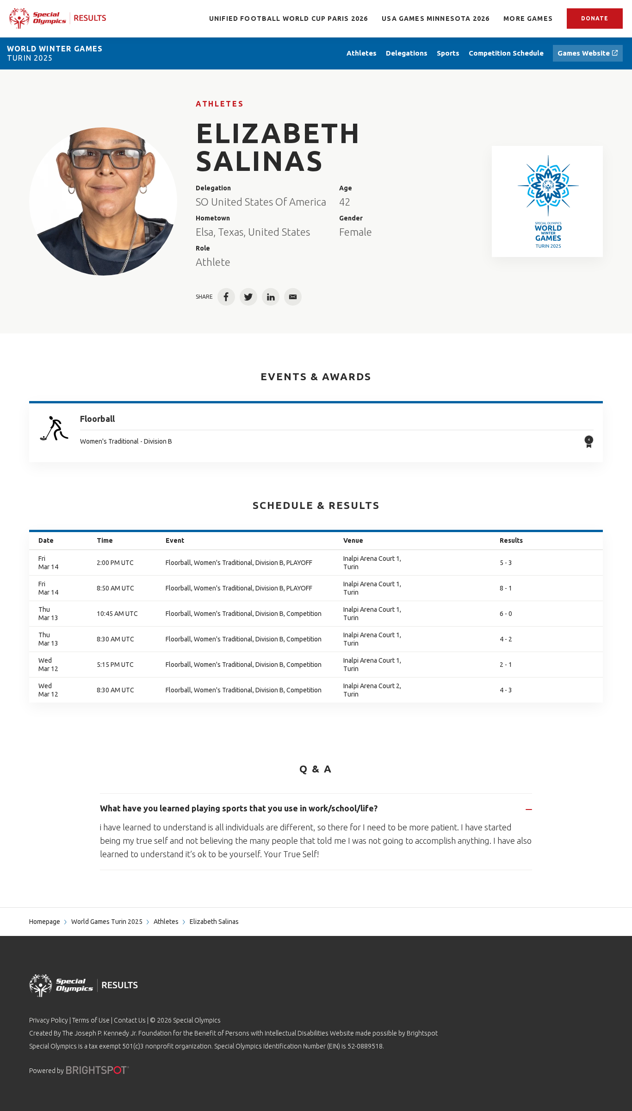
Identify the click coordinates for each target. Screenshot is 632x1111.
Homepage (44, 921)
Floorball (97, 418)
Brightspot (422, 1033)
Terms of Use (91, 1020)
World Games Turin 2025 (107, 921)
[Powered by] (97, 1070)
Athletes (220, 104)
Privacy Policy (48, 1020)
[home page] (57, 18)
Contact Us (130, 1020)
